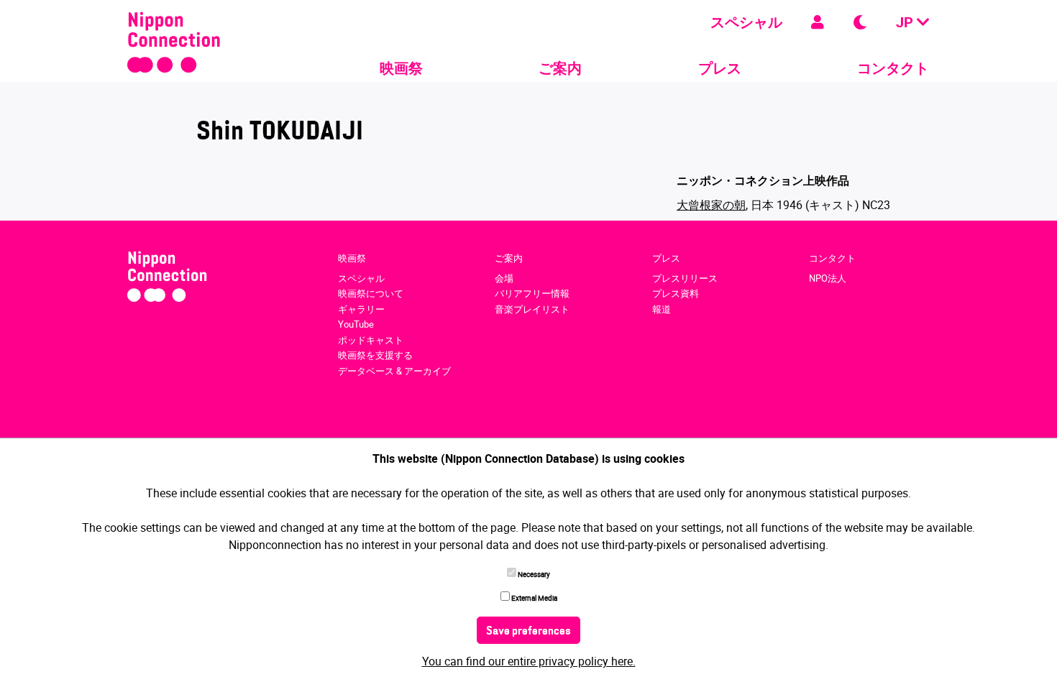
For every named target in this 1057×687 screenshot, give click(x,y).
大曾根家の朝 (711, 205)
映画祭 (401, 68)
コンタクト (893, 68)
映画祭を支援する (375, 355)
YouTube (356, 324)
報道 (661, 309)
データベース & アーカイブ (394, 370)
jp (906, 22)
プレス (719, 68)
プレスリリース (685, 278)
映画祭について (370, 293)
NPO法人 (827, 278)
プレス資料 (675, 293)
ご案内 (560, 68)
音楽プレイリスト (532, 309)
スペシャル (746, 22)
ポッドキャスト (370, 339)
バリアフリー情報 (532, 293)
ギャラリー (361, 309)
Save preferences (528, 631)
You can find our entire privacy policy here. (529, 661)
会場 (504, 278)
